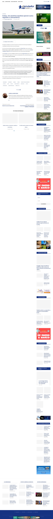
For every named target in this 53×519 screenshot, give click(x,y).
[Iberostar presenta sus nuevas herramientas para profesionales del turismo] (40, 390)
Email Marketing (14, 1)
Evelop (6, 53)
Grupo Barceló (24, 53)
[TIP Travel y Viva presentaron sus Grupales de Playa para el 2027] (22, 487)
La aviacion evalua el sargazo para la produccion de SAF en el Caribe (47, 428)
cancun (4, 83)
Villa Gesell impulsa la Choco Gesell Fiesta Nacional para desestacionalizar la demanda (47, 91)
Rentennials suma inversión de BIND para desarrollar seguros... (47, 173)
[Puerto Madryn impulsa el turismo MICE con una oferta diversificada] (40, 99)
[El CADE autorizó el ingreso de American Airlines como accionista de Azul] (26, 118)
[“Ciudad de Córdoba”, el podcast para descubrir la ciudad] (40, 404)
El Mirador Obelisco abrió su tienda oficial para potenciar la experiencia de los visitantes (47, 106)
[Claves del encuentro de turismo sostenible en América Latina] (40, 442)
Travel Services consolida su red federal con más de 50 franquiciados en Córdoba (30, 494)
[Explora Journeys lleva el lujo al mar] (40, 284)
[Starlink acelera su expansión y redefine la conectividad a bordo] (10, 118)
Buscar (48, 48)
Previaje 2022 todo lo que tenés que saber (47, 361)
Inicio (3, 1)
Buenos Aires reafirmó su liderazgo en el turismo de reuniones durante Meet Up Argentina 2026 (47, 83)
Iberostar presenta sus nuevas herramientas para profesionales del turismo (40, 396)
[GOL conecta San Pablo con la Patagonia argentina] (47, 318)
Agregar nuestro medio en (8, 41)
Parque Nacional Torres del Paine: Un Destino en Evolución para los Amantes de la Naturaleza (47, 355)
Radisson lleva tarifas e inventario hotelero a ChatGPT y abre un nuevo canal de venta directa (47, 137)
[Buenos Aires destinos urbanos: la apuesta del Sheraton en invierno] (40, 229)
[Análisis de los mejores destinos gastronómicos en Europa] (44, 215)
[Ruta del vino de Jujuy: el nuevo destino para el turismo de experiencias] (47, 229)
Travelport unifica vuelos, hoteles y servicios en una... (39, 162)
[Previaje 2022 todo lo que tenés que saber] (40, 363)
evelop (12, 83)
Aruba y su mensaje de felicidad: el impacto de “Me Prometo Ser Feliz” (47, 396)
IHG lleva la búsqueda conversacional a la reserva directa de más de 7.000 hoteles (47, 145)
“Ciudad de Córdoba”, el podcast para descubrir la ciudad (40, 410)
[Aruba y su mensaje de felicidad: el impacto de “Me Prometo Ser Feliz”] (47, 390)
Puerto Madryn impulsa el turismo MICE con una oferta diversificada (47, 99)
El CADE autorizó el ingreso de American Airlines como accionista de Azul (40, 322)
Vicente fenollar (11, 85)
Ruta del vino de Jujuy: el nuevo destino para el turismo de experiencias (46, 234)
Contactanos (20, 1)
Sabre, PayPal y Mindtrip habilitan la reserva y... (47, 162)
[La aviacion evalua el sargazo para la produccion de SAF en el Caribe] (40, 428)
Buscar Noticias (40, 46)
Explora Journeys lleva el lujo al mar (46, 283)
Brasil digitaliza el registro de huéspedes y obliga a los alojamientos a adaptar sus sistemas (47, 129)
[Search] (50, 1)
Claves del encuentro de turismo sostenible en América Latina (47, 442)
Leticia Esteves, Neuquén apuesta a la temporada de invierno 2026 (47, 348)
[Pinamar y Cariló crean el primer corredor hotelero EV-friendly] (40, 435)
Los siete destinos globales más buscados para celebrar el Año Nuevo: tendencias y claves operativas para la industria (13, 487)
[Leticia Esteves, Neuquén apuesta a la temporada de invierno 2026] (40, 348)
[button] (4, 122)
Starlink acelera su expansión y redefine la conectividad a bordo (43, 311)
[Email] (48, 1)
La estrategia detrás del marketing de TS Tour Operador (43, 382)
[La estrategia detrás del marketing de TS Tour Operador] (44, 378)
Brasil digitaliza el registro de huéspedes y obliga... (39, 173)
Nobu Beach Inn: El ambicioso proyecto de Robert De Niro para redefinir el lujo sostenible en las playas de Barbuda (47, 459)
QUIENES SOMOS (7, 1)
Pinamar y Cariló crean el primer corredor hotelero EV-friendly (47, 435)
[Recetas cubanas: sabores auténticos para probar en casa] (5, 502)
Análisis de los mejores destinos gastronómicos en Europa (43, 223)
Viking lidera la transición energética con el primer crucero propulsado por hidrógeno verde (46, 276)
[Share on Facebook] (16, 89)
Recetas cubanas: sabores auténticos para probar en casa (13, 501)
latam (27, 83)
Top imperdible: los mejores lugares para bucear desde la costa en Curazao (13, 495)
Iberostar (22, 83)
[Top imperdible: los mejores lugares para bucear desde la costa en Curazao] (5, 495)
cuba (8, 83)
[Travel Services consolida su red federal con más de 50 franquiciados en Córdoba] (22, 494)
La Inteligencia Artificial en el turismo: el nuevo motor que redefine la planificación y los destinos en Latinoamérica (47, 450)
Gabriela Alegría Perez (8, 19)
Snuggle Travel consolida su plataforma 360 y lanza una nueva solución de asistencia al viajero (43, 267)
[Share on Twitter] (17, 89)
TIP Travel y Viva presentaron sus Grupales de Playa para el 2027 (30, 486)
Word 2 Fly (23, 48)
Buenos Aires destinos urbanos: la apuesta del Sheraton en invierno (40, 234)
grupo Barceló (17, 83)
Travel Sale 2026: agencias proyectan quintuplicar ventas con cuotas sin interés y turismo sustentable (30, 502)
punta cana (5, 85)
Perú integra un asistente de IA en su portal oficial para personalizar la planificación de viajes (44, 74)
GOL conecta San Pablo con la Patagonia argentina (47, 322)
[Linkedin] (47, 1)
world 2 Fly (17, 85)
